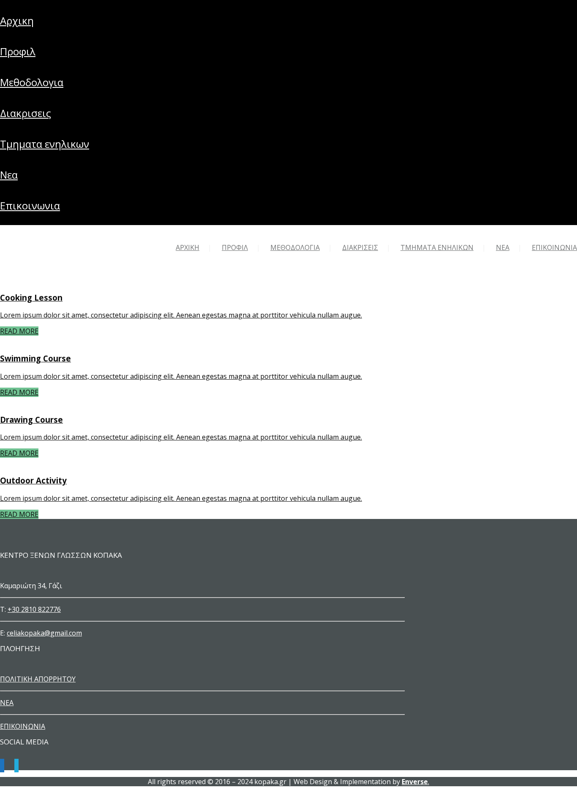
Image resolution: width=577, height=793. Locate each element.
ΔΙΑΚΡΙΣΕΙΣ (25, 113)
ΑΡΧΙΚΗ (17, 20)
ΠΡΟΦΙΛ (17, 51)
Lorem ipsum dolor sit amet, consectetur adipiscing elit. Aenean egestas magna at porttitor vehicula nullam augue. (181, 315)
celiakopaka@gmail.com (44, 633)
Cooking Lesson (31, 297)
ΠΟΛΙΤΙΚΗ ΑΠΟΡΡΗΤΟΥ (38, 679)
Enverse (415, 781)
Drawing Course (31, 419)
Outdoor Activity (33, 480)
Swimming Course (35, 358)
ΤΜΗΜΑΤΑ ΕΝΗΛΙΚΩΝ (44, 144)
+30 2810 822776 (34, 609)
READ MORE (19, 331)
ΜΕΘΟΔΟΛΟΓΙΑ (31, 82)
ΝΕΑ (9, 175)
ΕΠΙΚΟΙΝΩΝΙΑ (30, 205)
